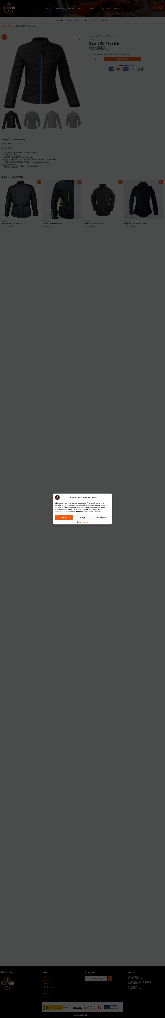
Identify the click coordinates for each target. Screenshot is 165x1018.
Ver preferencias (101, 517)
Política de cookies (82, 522)
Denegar (82, 517)
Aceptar (64, 517)
